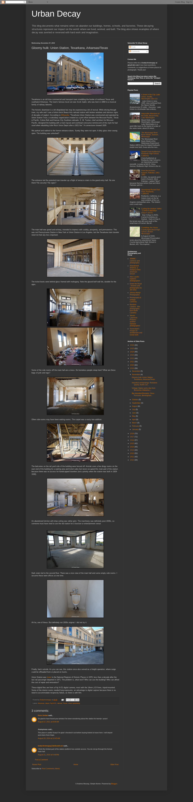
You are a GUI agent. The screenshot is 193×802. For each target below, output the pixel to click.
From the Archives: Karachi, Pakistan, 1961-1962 (150, 173)
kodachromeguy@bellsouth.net (50, 746)
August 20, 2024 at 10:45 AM (49, 738)
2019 (132, 368)
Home (75, 765)
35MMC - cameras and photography (135, 261)
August (135, 406)
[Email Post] (62, 700)
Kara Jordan (43, 715)
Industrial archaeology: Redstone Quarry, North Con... (144, 384)
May (134, 416)
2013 (132, 450)
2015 (132, 443)
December (136, 371)
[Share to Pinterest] (78, 699)
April (134, 420)
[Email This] (67, 699)
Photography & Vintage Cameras (135, 300)
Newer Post (36, 765)
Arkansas (41, 703)
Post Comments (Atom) (51, 769)
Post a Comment (41, 760)
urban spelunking (74, 703)
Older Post (114, 765)
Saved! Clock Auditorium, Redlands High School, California (151, 154)
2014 (132, 447)
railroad (59, 703)
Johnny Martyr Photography (135, 294)
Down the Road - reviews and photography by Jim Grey (136, 287)
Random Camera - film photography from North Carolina (135, 309)
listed (49, 677)
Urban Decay (56, 13)
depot (47, 703)
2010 (132, 460)
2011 (132, 457)
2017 (132, 437)
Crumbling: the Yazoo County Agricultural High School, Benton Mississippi (150, 231)
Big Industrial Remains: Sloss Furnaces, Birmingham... (143, 394)
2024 (132, 352)
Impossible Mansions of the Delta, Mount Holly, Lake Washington (150, 116)
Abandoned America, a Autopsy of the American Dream (135, 270)
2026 (132, 345)
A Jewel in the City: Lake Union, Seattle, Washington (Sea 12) (150, 97)
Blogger (114, 784)
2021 (132, 362)
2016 (132, 440)
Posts (133, 47)
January (135, 429)
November (136, 375)
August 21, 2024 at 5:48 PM (48, 755)
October (135, 400)
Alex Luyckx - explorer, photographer (135, 279)
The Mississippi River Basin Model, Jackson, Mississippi (150, 135)
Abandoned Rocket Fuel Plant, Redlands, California (150, 192)
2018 (132, 434)
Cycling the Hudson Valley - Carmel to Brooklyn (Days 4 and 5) (151, 211)
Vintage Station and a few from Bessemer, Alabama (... (143, 389)
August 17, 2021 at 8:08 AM (48, 722)
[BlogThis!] (70, 699)
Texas (65, 703)
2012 (132, 453)
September (136, 403)
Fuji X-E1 (53, 703)
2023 (132, 355)
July (134, 409)
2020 (132, 365)
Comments (135, 51)
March (134, 423)
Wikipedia (65, 115)
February (135, 426)
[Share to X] (72, 699)
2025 (132, 349)
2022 (132, 358)
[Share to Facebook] (75, 699)
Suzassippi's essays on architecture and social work (136, 332)
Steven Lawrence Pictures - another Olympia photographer (135, 321)
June (134, 413)
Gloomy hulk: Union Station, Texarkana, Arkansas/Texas (143, 378)
